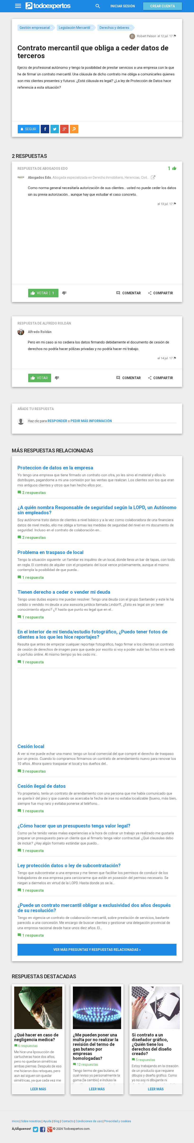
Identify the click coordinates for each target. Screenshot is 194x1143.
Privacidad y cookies (117, 1121)
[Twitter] (35, 1128)
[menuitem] (45, 129)
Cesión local (31, 746)
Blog (56, 1121)
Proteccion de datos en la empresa (55, 468)
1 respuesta (33, 577)
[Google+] (49, 1128)
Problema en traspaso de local (51, 552)
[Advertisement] (73, 103)
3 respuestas (34, 771)
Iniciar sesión (122, 6)
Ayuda (47, 1121)
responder (57, 421)
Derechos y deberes (114, 28)
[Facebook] (42, 1128)
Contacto (68, 1121)
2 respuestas (34, 492)
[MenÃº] (18, 6)
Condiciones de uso (89, 1121)
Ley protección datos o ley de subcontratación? (69, 865)
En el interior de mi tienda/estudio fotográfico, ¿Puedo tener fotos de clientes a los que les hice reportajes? (92, 634)
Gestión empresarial (35, 28)
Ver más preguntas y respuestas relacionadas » (97, 950)
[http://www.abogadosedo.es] (152, 177)
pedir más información (91, 421)
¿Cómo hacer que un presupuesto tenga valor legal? (74, 826)
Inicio (15, 1121)
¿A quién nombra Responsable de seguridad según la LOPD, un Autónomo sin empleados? (97, 510)
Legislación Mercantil (74, 28)
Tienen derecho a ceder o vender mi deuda (64, 592)
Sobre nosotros (31, 1121)
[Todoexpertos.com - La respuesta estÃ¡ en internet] (48, 6)
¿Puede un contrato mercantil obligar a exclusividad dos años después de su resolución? (94, 907)
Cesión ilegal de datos (42, 786)
